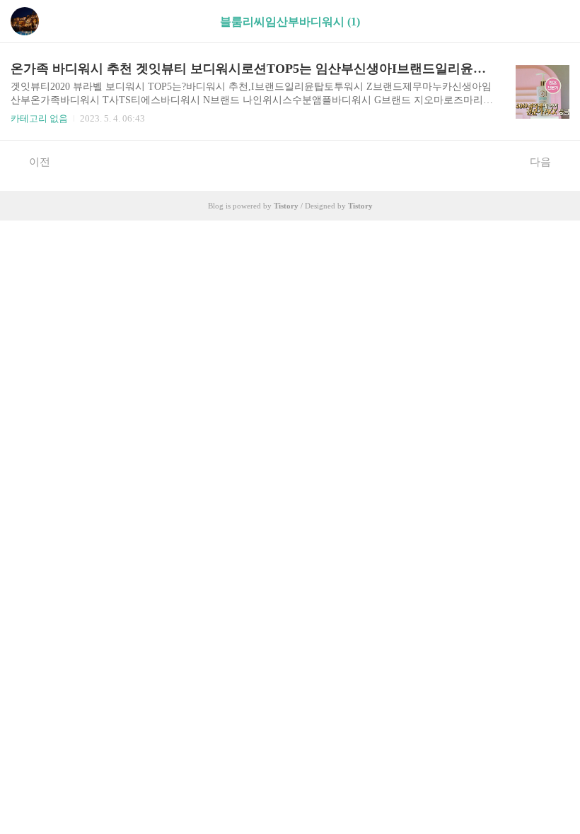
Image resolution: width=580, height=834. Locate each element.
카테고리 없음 (39, 118)
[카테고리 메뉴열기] (555, 21)
